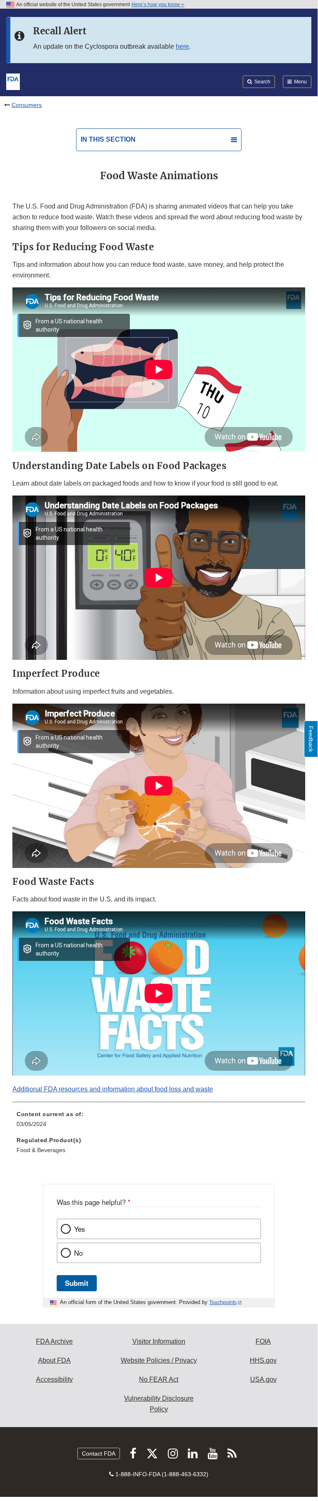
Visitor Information (158, 1341)
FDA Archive (54, 1341)
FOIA (263, 1341)
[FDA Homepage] (13, 81)
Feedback (311, 739)
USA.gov (263, 1379)
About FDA (54, 1360)
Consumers (27, 105)
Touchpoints (223, 1302)
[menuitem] (158, 1122)
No (78, 1253)
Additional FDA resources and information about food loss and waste (112, 1089)
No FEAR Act (158, 1379)
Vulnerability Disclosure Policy (159, 1404)
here (182, 46)
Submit (76, 1283)
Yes (79, 1229)
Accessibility (54, 1379)
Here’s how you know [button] (156, 4)
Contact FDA (98, 1453)
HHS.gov (263, 1360)
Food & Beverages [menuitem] (41, 1150)
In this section (108, 139)
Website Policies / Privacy (159, 1360)
